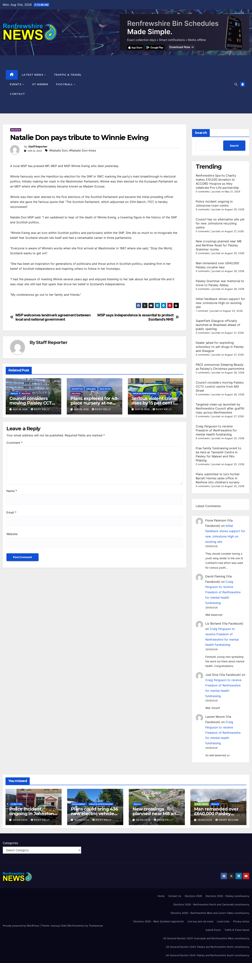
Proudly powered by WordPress (21, 925)
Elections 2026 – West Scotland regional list (158, 921)
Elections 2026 (193, 896)
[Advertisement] (165, 84)
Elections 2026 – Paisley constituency (227, 896)
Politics (15, 130)
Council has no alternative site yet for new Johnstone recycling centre (220, 223)
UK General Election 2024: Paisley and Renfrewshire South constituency (207, 955)
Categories (10, 843)
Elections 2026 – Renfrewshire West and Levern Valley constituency (210, 912)
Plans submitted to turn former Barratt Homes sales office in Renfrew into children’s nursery (218, 478)
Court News (201, 804)
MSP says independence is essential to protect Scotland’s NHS (135, 317)
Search (201, 133)
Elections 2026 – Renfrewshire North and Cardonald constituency (211, 904)
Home (161, 896)
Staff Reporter (37, 146)
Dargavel (91, 389)
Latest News (33, 74)
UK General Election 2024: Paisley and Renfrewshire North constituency (207, 946)
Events (16, 84)
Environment (79, 804)
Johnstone (16, 804)
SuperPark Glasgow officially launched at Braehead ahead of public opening (218, 325)
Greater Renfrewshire (144, 393)
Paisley (14, 393)
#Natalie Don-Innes (82, 150)
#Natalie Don (58, 150)
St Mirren (40, 84)
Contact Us (174, 896)
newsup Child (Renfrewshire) (67, 925)
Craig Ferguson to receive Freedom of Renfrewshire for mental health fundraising (216, 430)
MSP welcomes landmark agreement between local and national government (53, 317)
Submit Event (213, 929)
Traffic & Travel (68, 74)
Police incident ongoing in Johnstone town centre (33, 813)
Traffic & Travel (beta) (237, 929)
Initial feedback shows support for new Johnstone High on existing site (220, 303)
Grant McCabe (229, 819)
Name (11, 491)
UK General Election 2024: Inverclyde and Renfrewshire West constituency (206, 938)
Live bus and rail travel (200, 921)
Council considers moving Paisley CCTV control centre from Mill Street (220, 386)
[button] (235, 84)
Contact (17, 94)
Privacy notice (241, 921)
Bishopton (77, 389)
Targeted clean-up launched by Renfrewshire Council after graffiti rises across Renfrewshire (220, 408)
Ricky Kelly (42, 409)
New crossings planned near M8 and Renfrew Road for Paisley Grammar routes (219, 245)
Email (11, 512)
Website (12, 534)
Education (105, 389)
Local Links (223, 921)
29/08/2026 (143, 819)
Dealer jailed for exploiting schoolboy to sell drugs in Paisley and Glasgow (220, 347)
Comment (14, 442)
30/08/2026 (20, 819)
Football (65, 84)
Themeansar (96, 925)
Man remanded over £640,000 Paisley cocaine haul (216, 813)
